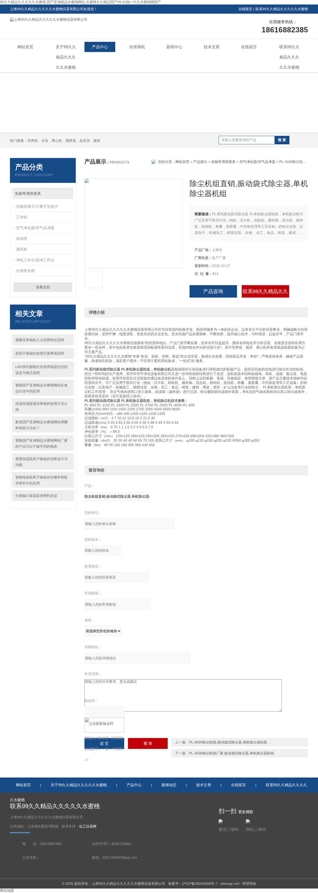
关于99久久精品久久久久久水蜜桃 (66, 57)
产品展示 (200, 162)
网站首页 (25, 47)
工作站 (21, 217)
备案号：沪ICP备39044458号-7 (192, 884)
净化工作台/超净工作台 (35, 260)
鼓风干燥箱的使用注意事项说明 (39, 353)
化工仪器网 (87, 826)
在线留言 (245, 9)
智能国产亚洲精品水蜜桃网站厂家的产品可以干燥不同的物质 (41, 443)
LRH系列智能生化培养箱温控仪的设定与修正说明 (41, 370)
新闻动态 (168, 785)
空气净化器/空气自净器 (35, 228)
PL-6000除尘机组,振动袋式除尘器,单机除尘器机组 (228, 742)
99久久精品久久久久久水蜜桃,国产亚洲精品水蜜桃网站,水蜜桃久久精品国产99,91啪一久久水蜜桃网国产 (80, 2)
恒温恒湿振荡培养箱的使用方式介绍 (41, 407)
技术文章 (212, 47)
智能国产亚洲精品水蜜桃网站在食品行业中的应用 (41, 388)
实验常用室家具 (28, 193)
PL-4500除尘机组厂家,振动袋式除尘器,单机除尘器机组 (231, 753)
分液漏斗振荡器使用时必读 (36, 496)
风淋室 (21, 238)
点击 (67, 193)
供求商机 (137, 47)
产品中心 (100, 47)
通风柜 (21, 249)
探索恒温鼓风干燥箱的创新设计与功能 (41, 462)
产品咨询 (213, 291)
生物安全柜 (25, 270)
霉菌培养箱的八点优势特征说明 (39, 340)
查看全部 (43, 287)
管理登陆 (249, 884)
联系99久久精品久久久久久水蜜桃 (281, 9)
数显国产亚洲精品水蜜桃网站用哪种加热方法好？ (41, 425)
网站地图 (7, 891)
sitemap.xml (229, 884)
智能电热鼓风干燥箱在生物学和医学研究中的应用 (41, 480)
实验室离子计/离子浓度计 (37, 206)
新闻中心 (174, 47)
